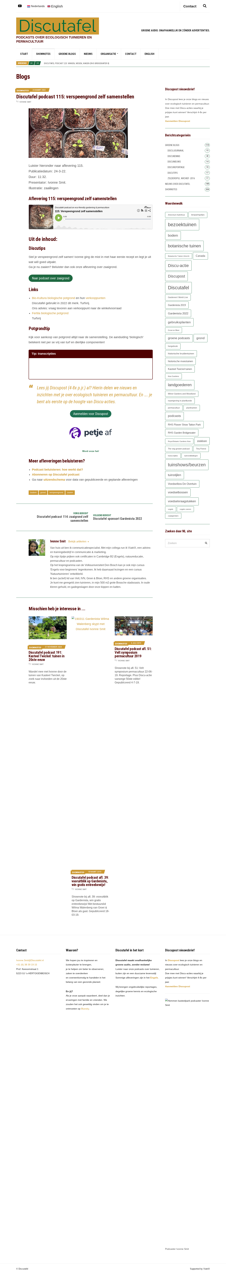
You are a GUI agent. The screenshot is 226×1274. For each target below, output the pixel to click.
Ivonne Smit (25, 102)
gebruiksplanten (179, 322)
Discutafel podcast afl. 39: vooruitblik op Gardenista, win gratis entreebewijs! (90, 881)
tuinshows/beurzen (187, 464)
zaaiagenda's (173, 516)
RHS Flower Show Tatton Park (184, 424)
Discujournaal (176, 150)
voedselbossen (178, 492)
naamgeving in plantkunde (180, 401)
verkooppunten (95, 298)
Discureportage (176, 167)
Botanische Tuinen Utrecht (178, 256)
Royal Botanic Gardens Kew (179, 441)
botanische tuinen (184, 246)
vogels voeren (185, 509)
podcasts (174, 416)
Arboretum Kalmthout (176, 215)
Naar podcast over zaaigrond (50, 278)
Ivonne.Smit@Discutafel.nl (30, 960)
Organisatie (108, 53)
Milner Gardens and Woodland (182, 394)
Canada (200, 255)
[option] (127, 63)
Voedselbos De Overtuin (182, 483)
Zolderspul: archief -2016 (181, 178)
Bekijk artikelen (77, 541)
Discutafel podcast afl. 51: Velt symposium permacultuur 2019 (133, 652)
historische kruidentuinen (181, 353)
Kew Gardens (173, 376)
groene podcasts (179, 338)
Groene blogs (67, 53)
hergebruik (173, 346)
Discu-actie (178, 265)
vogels (170, 509)
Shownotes (43, 53)
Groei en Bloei (173, 330)
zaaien (70, 492)
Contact (130, 53)
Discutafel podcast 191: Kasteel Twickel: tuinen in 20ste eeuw (46, 656)
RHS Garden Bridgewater (182, 432)
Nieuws (88, 53)
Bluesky (85, 1008)
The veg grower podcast (179, 449)
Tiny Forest (201, 449)
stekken (202, 441)
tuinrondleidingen (191, 456)
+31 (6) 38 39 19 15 (26, 964)
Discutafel (178, 287)
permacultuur (174, 408)
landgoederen (180, 385)
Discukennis (174, 156)
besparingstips (197, 215)
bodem (33, 492)
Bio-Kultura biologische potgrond (53, 298)
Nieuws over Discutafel (177, 184)
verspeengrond (56, 492)
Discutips (173, 173)
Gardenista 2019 (177, 305)
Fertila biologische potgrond (50, 313)
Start (24, 53)
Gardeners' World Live (178, 297)
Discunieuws (174, 161)
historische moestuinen (180, 361)
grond (43, 492)
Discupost (176, 276)
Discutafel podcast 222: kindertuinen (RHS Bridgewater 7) (72, 63)
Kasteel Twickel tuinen (180, 369)
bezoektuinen (182, 224)
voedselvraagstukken (182, 501)
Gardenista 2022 (178, 313)
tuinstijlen (174, 475)
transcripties (173, 456)
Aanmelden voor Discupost (90, 414)
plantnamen (191, 408)
